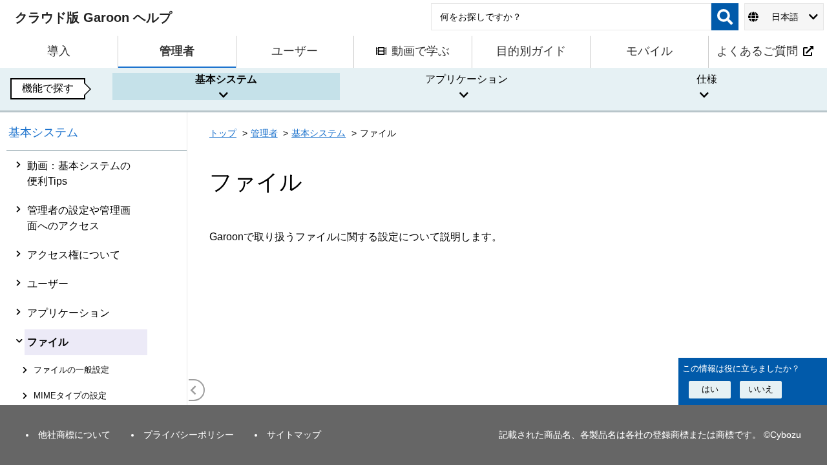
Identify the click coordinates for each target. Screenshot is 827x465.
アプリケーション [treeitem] (68, 312)
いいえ (760, 389)
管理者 (264, 133)
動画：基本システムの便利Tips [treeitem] (79, 173)
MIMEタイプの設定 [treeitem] (70, 395)
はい (710, 389)
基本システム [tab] (226, 79)
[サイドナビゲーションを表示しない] (194, 390)
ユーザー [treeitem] (47, 283)
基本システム (43, 132)
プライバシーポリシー (188, 434)
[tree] (96, 278)
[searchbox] (571, 16)
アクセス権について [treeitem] (73, 254)
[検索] (724, 16)
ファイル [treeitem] (47, 341)
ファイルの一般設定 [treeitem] (71, 370)
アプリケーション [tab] (466, 79)
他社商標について (74, 434)
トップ (222, 133)
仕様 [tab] (706, 79)
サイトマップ (294, 434)
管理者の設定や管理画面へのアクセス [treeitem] (79, 218)
